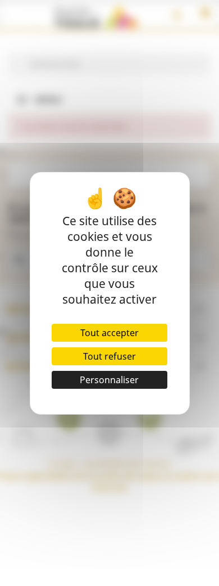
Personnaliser (109, 380)
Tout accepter (109, 333)
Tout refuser (109, 356)
